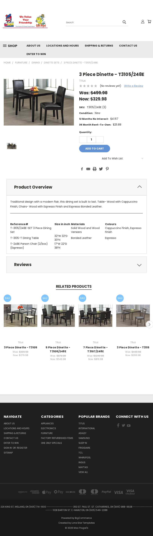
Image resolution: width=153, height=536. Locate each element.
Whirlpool (85, 457)
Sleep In (83, 443)
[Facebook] (82, 169)
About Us (33, 46)
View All (83, 472)
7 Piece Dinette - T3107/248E (95, 349)
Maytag (83, 467)
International (87, 428)
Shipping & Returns (99, 46)
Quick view (20, 311)
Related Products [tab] (74, 286)
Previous (147, 524)
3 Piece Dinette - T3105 (20, 347)
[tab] (76, 187)
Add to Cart (20, 318)
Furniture (47, 433)
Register (22, 447)
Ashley (82, 433)
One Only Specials (51, 443)
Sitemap (8, 452)
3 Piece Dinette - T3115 (133, 347)
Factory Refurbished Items (57, 438)
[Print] (94, 169)
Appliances (47, 423)
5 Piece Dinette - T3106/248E (58, 349)
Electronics (48, 428)
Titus (82, 423)
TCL (81, 452)
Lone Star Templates (83, 522)
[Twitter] (101, 169)
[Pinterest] (107, 169)
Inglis (82, 462)
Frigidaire (84, 447)
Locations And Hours (62, 46)
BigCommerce (83, 518)
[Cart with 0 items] (149, 21)
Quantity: (85, 132)
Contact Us (128, 46)
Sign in (8, 447)
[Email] (88, 169)
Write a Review (133, 86)
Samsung (84, 438)
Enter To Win (36, 54)
